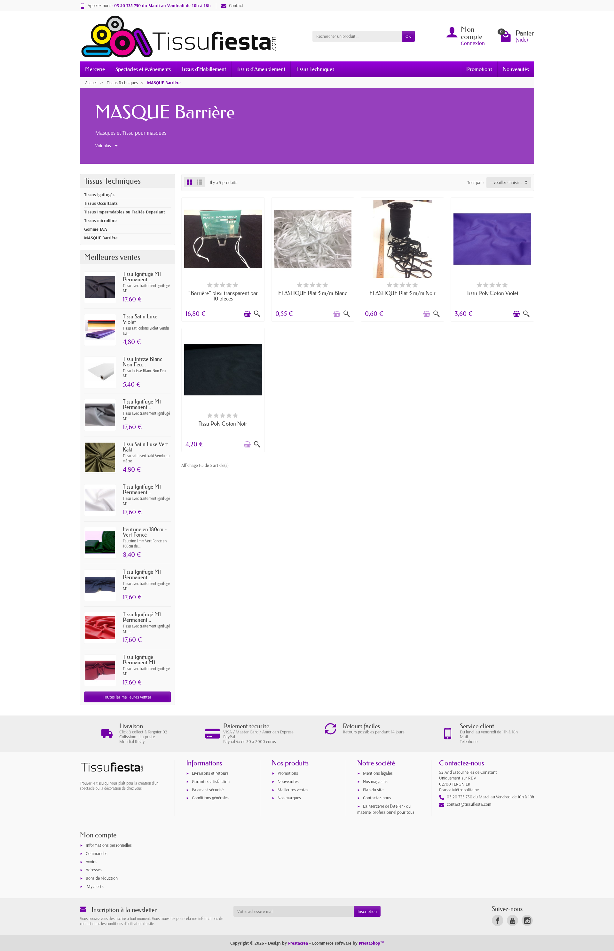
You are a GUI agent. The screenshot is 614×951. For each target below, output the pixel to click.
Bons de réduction (102, 878)
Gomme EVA (95, 229)
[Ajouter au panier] (247, 313)
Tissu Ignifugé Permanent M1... (141, 659)
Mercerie (95, 69)
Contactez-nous (377, 798)
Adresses (94, 870)
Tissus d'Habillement (203, 69)
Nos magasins (375, 781)
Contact (236, 5)
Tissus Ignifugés (99, 194)
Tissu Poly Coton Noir (223, 423)
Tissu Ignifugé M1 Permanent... (142, 276)
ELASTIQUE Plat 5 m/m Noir (402, 293)
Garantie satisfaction (211, 781)
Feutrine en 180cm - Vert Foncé (145, 532)
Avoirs (91, 862)
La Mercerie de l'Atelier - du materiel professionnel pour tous (385, 809)
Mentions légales (378, 773)
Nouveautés (516, 69)
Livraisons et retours (210, 773)
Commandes (96, 853)
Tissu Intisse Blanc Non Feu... (142, 362)
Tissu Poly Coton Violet (492, 293)
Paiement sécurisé (208, 790)
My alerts (95, 886)
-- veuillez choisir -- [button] (506, 182)
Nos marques (289, 798)
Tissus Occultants (101, 203)
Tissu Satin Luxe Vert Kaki (145, 447)
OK (408, 36)
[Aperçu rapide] (257, 313)
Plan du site (373, 790)
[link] (497, 920)
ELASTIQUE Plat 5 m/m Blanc (312, 293)
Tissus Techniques (315, 69)
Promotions (479, 69)
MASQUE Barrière (101, 238)
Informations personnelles (109, 845)
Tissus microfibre (100, 220)
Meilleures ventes (293, 790)
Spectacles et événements (143, 69)
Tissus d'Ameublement (261, 69)
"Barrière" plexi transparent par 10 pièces (223, 296)
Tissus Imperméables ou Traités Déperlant (124, 212)
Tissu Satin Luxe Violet (140, 319)
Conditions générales (210, 798)
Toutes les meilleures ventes (127, 697)
